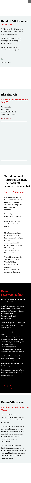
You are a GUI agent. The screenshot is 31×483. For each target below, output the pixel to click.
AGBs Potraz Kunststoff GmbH (16, 477)
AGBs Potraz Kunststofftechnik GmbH (14, 480)
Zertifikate (23, 475)
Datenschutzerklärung (19, 470)
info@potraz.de (6, 118)
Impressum (23, 472)
